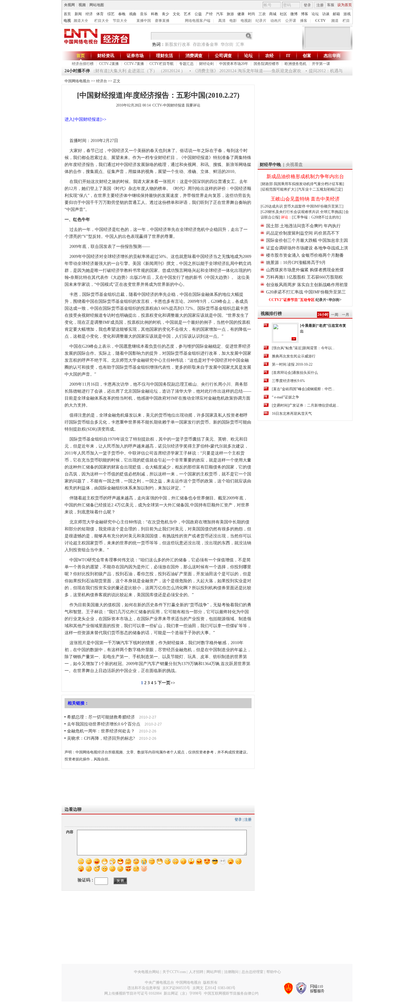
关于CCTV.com (174, 972)
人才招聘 (196, 972)
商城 (272, 14)
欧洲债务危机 (295, 64)
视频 (82, 5)
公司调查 (223, 55)
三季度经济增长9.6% (288, 381)
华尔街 (227, 44)
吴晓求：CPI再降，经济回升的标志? (101, 738)
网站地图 (96, 5)
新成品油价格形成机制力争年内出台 (305, 176)
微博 (294, 14)
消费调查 (193, 55)
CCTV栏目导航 (161, 64)
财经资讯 (105, 55)
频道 (335, 21)
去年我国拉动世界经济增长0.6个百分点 (103, 724)
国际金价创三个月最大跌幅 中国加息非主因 (307, 240)
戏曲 (132, 14)
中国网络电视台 (77, 81)
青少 (165, 14)
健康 (241, 14)
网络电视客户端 (197, 21)
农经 (269, 55)
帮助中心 (273, 972)
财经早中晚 (270, 164)
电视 (67, 21)
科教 (154, 14)
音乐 (143, 14)
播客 (303, 21)
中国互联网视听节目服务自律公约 (231, 993)
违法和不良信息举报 (143, 988)
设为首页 (344, 5)
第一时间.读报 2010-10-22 (292, 364)
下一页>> (166, 683)
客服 (330, 5)
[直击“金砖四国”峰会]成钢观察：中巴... (303, 389)
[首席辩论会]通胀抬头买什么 (295, 372)
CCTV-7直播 (134, 64)
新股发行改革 (177, 44)
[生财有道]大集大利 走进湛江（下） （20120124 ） (130, 71)
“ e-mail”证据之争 (285, 397)
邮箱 (336, 14)
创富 (307, 55)
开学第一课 (321, 64)
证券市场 (135, 55)
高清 (221, 21)
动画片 (275, 21)
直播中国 (143, 21)
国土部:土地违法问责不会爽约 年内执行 (303, 226)
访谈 (325, 14)
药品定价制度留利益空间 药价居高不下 (302, 233)
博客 (304, 14)
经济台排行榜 (83, 64)
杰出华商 (332, 55)
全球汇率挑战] (331, 212)
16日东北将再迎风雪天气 (292, 413)
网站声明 (213, 972)
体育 (100, 14)
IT (288, 55)
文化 (176, 14)
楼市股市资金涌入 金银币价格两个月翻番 (305, 255)
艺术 (187, 14)
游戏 (347, 14)
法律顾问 (231, 972)
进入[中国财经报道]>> (85, 119)
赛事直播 (162, 21)
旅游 (230, 14)
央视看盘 (294, 164)
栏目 (346, 21)
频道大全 (81, 21)
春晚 (121, 14)
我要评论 (193, 105)
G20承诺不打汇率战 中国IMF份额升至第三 (306, 292)
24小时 (323, 315)
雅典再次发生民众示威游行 (294, 356)
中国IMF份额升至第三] (324, 206)
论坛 (315, 14)
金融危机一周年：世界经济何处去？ (101, 731)
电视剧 (246, 21)
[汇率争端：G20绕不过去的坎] (316, 217)
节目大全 (120, 21)
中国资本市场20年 (233, 64)
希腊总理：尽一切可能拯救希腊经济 (101, 717)
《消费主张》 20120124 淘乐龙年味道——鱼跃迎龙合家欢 (239, 71)
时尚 (251, 14)
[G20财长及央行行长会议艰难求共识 (290, 212)
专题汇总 (186, 64)
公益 (198, 14)
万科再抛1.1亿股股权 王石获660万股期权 (304, 277)
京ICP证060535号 (176, 988)
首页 (67, 14)
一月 (345, 315)
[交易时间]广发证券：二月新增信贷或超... (305, 405)
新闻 (78, 14)
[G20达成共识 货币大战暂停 (283, 206)
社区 (283, 14)
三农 (262, 14)
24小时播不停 (77, 71)
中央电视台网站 (146, 972)
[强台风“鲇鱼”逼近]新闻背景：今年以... (303, 348)
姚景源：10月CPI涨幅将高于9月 (296, 262)
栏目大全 (101, 21)
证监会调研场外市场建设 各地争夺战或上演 (307, 248)
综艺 (111, 14)
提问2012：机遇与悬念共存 (327, 71)
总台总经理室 (252, 972)
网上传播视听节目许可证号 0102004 (133, 993)
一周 (334, 315)
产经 (209, 14)
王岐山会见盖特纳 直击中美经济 (305, 198)
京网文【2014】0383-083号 (213, 988)
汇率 (240, 44)
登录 (307, 5)
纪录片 (260, 21)
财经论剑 (206, 64)
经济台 (101, 81)
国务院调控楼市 (266, 64)
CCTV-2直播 (109, 64)
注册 (320, 5)
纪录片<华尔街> (329, 300)
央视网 (69, 5)
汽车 (219, 14)
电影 (233, 21)
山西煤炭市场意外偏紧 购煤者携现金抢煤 (305, 270)
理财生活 (164, 55)
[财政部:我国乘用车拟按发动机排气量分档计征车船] (302, 184)
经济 (89, 14)
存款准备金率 (205, 44)
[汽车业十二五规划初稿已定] (320, 189)
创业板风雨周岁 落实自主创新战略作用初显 (307, 284)
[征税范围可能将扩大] (278, 189)
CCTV (320, 21)
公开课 (290, 21)
